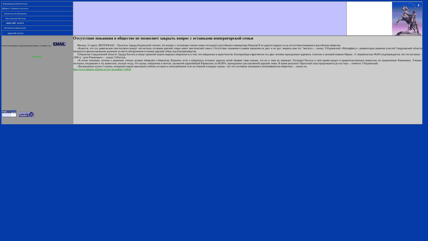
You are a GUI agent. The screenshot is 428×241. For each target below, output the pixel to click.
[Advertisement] (210, 9)
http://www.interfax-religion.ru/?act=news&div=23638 (102, 69)
